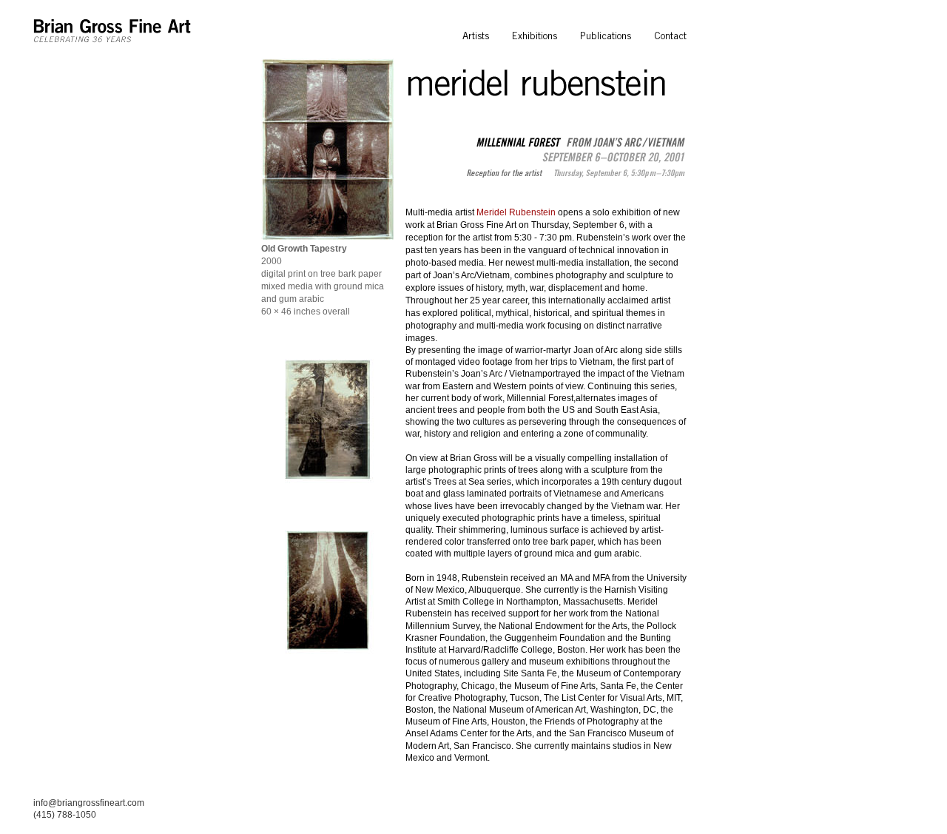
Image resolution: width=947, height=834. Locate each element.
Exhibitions (534, 36)
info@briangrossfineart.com (88, 803)
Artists (475, 36)
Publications (605, 36)
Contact (670, 36)
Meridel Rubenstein (516, 212)
